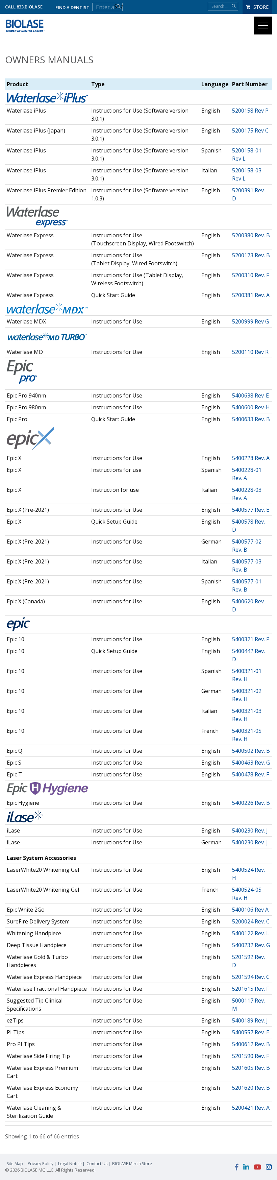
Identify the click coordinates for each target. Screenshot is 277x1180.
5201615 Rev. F (250, 988)
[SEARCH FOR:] (223, 6)
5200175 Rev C (250, 130)
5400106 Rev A (250, 909)
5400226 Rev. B (251, 802)
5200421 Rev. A (251, 1107)
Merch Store (132, 1164)
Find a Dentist (72, 7)
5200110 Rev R (250, 352)
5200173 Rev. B (251, 255)
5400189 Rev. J (250, 1020)
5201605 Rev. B (251, 1067)
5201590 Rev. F (250, 1056)
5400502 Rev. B (251, 750)
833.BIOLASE (30, 7)
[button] (263, 25)
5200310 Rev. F (250, 275)
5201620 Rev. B (251, 1087)
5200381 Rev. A (251, 295)
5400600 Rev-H (251, 407)
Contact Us (96, 1164)
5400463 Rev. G (251, 762)
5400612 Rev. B (251, 1044)
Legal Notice (70, 1164)
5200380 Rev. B (251, 235)
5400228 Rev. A (251, 458)
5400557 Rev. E (250, 1032)
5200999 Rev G (250, 321)
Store (260, 7)
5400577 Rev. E (250, 509)
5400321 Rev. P (251, 639)
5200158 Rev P (250, 110)
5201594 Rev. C (251, 977)
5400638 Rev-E (250, 395)
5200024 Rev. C (251, 921)
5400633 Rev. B (251, 419)
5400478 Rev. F (250, 774)
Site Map (15, 1164)
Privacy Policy (40, 1164)
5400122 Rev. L (250, 933)
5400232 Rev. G (251, 945)
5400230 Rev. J (250, 830)
